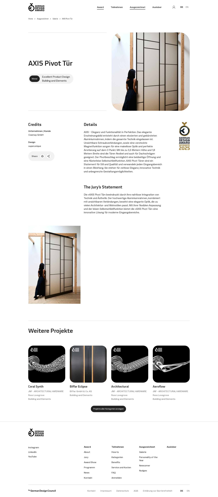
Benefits (116, 462)
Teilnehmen (117, 7)
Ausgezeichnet (137, 7)
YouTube (32, 456)
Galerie (142, 452)
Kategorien (117, 457)
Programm (89, 467)
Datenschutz (122, 490)
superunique (34, 146)
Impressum (106, 490)
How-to (115, 452)
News (86, 472)
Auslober (157, 7)
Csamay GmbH (36, 134)
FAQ (114, 472)
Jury (86, 457)
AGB (136, 490)
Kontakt (88, 477)
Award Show (90, 462)
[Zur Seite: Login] (174, 7)
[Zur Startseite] (36, 7)
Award (100, 7)
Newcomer (144, 465)
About (87, 452)
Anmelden (117, 477)
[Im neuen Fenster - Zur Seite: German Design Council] (42, 491)
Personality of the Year (148, 459)
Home (30, 19)
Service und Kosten (121, 467)
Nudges (143, 470)
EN (187, 7)
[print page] (42, 156)
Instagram (33, 447)
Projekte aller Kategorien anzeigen (108, 409)
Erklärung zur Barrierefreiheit (157, 490)
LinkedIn (32, 452)
